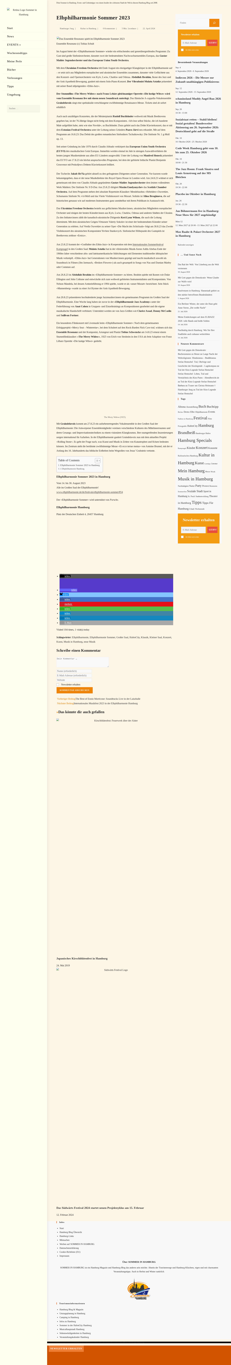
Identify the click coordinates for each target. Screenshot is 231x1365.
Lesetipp (207, 464)
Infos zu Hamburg (68, 1321)
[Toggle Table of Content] (96, 460)
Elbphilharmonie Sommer (102, 637)
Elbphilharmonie (80, 637)
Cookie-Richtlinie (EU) (70, 1252)
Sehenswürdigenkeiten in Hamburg (75, 1333)
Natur (192, 486)
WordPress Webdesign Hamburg (132, 1342)
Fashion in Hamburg (185, 419)
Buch (202, 406)
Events (211, 411)
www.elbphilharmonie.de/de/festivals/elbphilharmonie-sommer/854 (89, 492)
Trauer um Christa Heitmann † (201, 385)
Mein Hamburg (191, 470)
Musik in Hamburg (73, 641)
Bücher (180, 412)
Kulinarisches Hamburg (188, 456)
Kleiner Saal (156, 637)
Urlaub (191, 509)
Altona (182, 406)
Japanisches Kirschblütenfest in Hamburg (81, 958)
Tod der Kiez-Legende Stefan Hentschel (195, 370)
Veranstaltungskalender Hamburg (74, 1337)
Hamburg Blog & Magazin (71, 1309)
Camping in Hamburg (69, 1317)
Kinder (191, 448)
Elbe (192, 412)
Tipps (197, 502)
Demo (187, 412)
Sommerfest (182, 491)
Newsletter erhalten (70, 684)
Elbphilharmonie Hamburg (73, 469)
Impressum (64, 1256)
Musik (213, 472)
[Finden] (214, 23)
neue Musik (89, 641)
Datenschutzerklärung (69, 1248)
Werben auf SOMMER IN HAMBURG (77, 1244)
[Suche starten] (36, 108)
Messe (207, 472)
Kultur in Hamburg (88, 28)
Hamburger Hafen (203, 433)
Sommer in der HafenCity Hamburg (76, 1325)
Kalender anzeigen (186, 245)
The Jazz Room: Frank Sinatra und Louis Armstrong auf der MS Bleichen (197, 173)
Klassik (144, 637)
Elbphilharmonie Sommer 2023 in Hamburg (80, 465)
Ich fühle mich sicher (192, 50)
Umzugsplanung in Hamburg (72, 1313)
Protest (205, 486)
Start (62, 1228)
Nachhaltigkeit (183, 486)
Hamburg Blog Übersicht (71, 1232)
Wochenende (199, 509)
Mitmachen (64, 1240)
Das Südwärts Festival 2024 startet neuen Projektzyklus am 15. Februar (100, 1207)
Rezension (213, 486)
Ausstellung (192, 407)
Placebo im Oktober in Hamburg (196, 194)
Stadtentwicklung (202, 496)
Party (198, 485)
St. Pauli (191, 496)
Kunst (59, 641)
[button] (65, 576)
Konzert (167, 637)
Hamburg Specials (195, 440)
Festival (200, 418)
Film (210, 419)
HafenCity (134, 637)
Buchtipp (212, 406)
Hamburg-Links (67, 1236)
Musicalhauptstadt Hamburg (72, 1329)
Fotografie (182, 426)
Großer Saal (122, 637)
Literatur (214, 464)
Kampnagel (182, 448)
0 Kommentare (109, 28)
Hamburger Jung (67, 28)
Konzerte (212, 448)
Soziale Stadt (195, 491)
